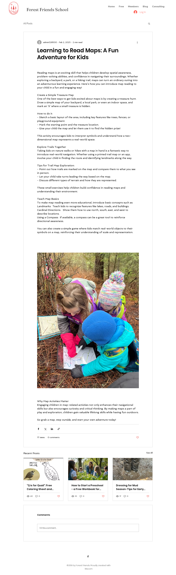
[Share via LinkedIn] (52, 429)
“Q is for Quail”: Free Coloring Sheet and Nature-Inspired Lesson (42, 487)
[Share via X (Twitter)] (45, 429)
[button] (149, 23)
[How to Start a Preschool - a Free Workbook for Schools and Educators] (88, 469)
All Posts (27, 23)
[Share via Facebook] (38, 429)
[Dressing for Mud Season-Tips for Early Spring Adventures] (132, 469)
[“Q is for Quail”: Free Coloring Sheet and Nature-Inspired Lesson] (43, 469)
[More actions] (137, 42)
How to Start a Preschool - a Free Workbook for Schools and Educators (87, 487)
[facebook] (88, 556)
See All (149, 453)
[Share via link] (58, 429)
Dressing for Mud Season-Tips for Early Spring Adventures (130, 487)
